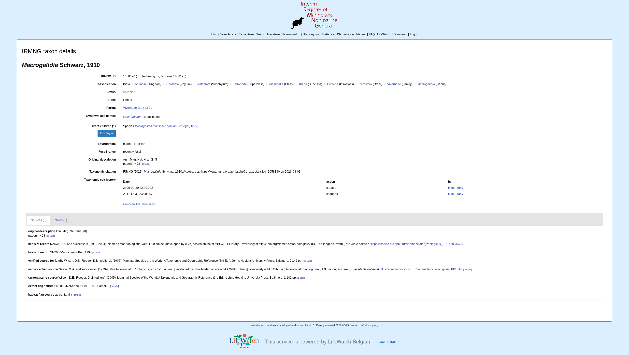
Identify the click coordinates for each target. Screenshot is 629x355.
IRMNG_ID (108, 76)
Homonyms (311, 34)
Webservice (345, 34)
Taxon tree (246, 34)
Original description (102, 159)
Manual (361, 34)
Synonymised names (101, 116)
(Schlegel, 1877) (167, 126)
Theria (303, 84)
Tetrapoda (240, 84)
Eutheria (332, 84)
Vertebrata (203, 84)
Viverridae (394, 84)
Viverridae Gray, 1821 (137, 107)
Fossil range (107, 151)
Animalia (141, 84)
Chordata (172, 84)
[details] (145, 164)
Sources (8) (38, 220)
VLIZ (311, 325)
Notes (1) (61, 220)
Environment (107, 144)
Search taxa (228, 34)
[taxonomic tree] (132, 204)
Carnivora (365, 84)
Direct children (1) (103, 126)
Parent (111, 107)
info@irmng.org (369, 325)
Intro (214, 34)
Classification (106, 84)
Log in (414, 34)
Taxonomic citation (102, 171)
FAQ (372, 34)
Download (400, 34)
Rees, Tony (455, 188)
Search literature (268, 34)
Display (105, 133)
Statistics (328, 34)
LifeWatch (384, 34)
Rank (112, 100)
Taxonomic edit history (100, 179)
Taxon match (291, 34)
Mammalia (276, 84)
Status (111, 92)
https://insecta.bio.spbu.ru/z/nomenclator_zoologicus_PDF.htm (412, 244)
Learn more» (389, 341)
